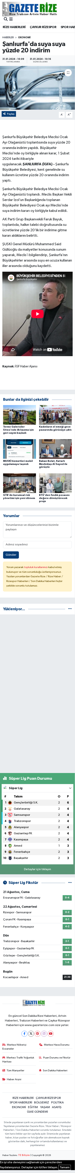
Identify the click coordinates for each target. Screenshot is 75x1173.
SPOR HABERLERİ (21, 1102)
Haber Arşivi (14, 1079)
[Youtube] (51, 1034)
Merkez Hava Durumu (56, 1044)
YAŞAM (45, 1107)
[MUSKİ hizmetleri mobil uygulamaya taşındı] (19, 448)
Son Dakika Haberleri (55, 1070)
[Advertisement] (37, 654)
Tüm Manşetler (15, 1070)
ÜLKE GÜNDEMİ (37, 1111)
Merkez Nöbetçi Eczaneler (14, 1046)
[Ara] (6, 19)
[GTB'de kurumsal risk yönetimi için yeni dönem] (19, 483)
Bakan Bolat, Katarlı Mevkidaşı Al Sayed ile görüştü (53, 464)
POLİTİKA (57, 1102)
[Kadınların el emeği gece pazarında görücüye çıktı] (55, 414)
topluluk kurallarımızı (36, 567)
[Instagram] (44, 1034)
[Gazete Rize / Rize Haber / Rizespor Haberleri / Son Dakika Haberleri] (38, 9)
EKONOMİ (24, 37)
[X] (31, 1034)
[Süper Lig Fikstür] (70, 882)
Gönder (11, 554)
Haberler (8, 37)
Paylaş (11, 114)
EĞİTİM (33, 1107)
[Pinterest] (37, 1034)
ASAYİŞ (56, 1107)
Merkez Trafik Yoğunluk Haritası (18, 1059)
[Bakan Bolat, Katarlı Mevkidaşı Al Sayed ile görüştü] (55, 448)
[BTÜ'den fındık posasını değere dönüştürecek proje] (55, 483)
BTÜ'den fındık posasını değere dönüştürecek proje (54, 498)
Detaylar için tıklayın (37, 869)
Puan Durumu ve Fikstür (56, 1057)
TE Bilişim (24, 1155)
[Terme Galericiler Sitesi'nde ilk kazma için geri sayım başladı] (19, 414)
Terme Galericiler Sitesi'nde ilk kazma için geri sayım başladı (18, 430)
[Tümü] (70, 609)
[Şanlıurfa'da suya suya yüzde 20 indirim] (37, 88)
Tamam (65, 1167)
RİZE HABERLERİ (14, 27)
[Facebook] (24, 1034)
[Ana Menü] (11, 19)
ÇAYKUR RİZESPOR (43, 27)
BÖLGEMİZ (41, 1102)
